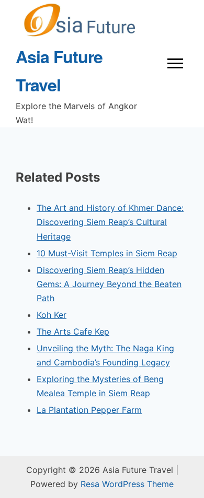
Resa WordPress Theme (127, 484)
